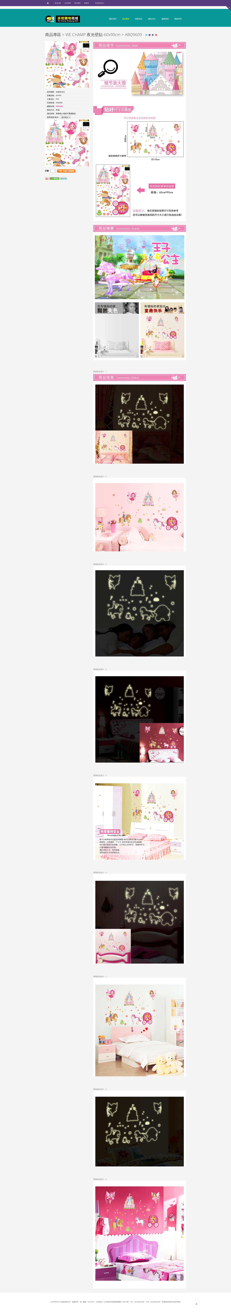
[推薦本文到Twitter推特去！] (146, 35)
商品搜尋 (77, 3)
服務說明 (165, 19)
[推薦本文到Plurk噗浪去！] (149, 35)
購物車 (86, 3)
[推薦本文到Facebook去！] (153, 35)
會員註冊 (58, 3)
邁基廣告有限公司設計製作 (171, 1302)
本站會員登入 (99, 3)
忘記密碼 (67, 3)
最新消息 (138, 19)
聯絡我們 (178, 19)
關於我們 (112, 19)
